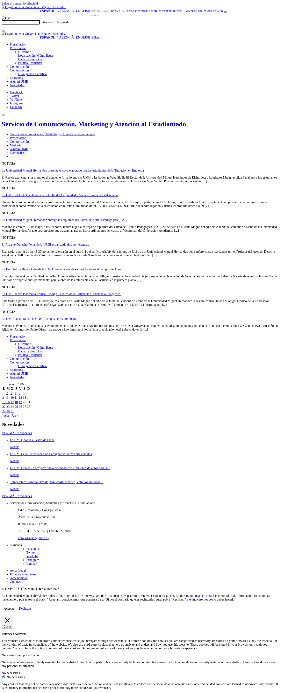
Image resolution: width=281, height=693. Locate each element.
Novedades (17, 85)
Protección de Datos (23, 574)
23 (8, 406)
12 (20, 397)
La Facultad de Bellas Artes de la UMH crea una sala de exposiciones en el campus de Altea (61, 269)
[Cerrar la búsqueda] (3, 31)
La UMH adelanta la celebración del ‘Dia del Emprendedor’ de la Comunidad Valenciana (60, 195)
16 (8, 402)
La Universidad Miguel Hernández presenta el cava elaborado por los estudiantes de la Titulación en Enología (73, 170)
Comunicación (19, 66)
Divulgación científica (32, 74)
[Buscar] (3, 27)
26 (20, 406)
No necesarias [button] (11, 673)
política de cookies (202, 595)
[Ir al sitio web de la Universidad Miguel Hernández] (34, 7)
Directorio (24, 52)
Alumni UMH (19, 81)
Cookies (15, 581)
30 (8, 411)
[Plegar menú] (100, 38)
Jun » (15, 415)
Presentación (18, 44)
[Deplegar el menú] (11, 157)
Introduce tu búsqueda (55, 22)
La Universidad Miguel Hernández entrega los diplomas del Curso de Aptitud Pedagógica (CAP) (64, 220)
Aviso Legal (18, 570)
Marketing (16, 77)
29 (4, 411)
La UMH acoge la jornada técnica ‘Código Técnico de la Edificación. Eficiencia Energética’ (61, 294)
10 (12, 397)
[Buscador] (225, 12)
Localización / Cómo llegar (35, 55)
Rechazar (25, 608)
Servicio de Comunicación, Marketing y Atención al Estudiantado (94, 124)
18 (16, 402)
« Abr (5, 415)
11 (16, 397)
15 (4, 402)
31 (12, 411)
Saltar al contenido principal (20, 3)
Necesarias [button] (9, 655)
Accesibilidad (19, 578)
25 (16, 406)
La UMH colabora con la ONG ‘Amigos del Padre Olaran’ (40, 318)
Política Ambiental (30, 63)
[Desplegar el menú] (97, 15)
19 (20, 402)
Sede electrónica (107, 11)
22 (4, 406)
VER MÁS (17, 433)
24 (12, 406)
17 (12, 402)
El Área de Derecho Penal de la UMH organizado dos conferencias (45, 244)
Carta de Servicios (30, 59)
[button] (18, 48)
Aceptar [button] (9, 608)
